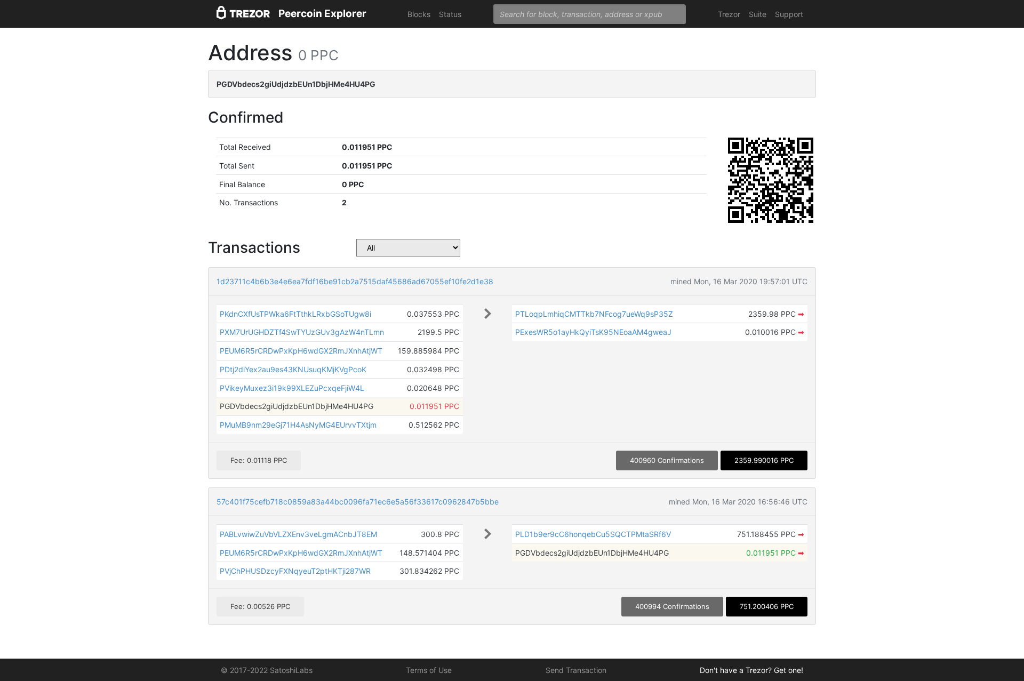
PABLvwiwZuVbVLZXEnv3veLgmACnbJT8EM (298, 534)
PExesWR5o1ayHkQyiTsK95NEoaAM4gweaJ (593, 332)
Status (450, 14)
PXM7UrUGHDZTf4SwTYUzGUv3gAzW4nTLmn (302, 332)
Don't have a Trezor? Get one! (751, 670)
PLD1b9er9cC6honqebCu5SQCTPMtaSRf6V (593, 534)
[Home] (243, 14)
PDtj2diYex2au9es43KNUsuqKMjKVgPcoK (293, 369)
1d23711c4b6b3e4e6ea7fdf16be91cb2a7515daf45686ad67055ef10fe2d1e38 (355, 281)
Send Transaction (576, 670)
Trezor (729, 14)
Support (789, 14)
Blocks (418, 14)
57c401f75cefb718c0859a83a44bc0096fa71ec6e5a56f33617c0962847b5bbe (358, 501)
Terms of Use (429, 670)
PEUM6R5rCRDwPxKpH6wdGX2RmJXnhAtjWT (301, 350)
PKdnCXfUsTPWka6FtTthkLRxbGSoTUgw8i (295, 313)
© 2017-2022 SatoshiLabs (267, 670)
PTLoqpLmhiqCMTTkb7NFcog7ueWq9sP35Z (594, 313)
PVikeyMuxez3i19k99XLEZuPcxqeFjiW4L (292, 387)
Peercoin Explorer (322, 13)
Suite (757, 14)
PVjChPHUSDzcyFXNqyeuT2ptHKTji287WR (295, 570)
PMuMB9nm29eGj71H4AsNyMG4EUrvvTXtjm (298, 424)
